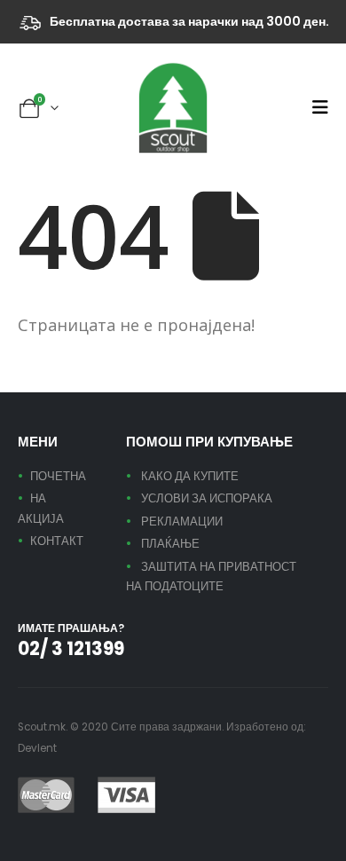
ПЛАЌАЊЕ (170, 543)
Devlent (37, 748)
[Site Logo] (173, 107)
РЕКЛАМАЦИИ (182, 521)
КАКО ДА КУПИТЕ (190, 476)
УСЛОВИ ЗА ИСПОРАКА (206, 498)
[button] (319, 107)
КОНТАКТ (56, 541)
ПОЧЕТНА (58, 476)
